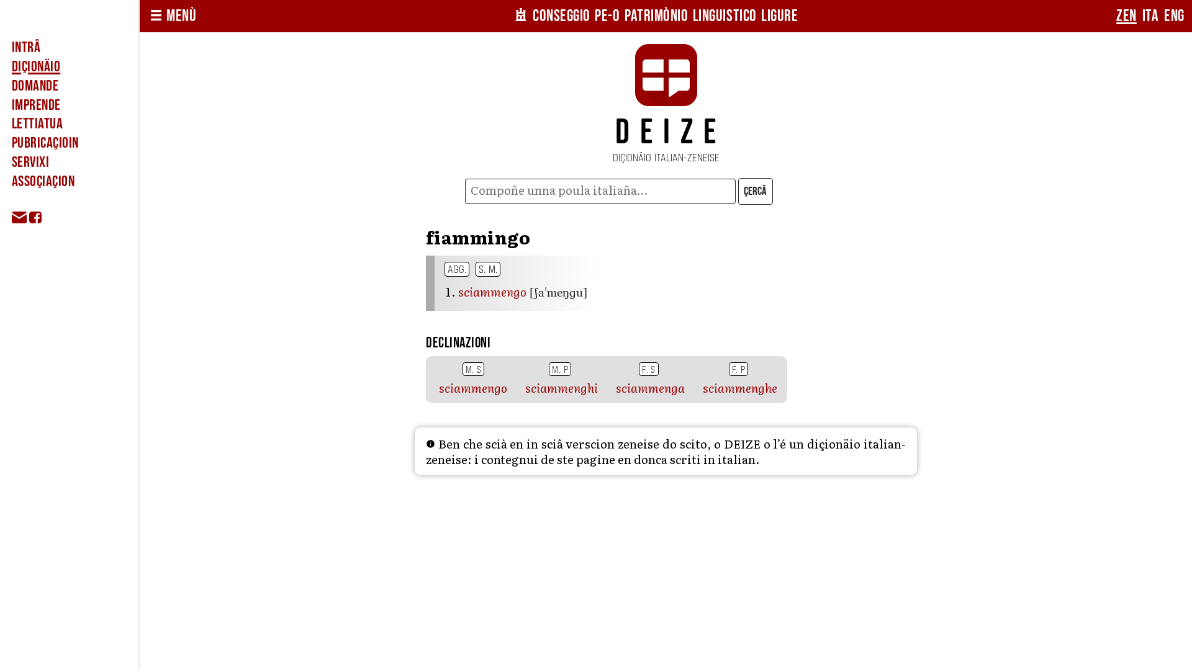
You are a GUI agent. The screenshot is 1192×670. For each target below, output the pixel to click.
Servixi (30, 162)
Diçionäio (36, 67)
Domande (35, 86)
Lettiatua (37, 124)
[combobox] (600, 191)
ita (1150, 16)
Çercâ (755, 191)
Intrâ (26, 47)
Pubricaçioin (45, 143)
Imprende (36, 105)
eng (1174, 16)
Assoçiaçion (43, 181)
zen (1126, 16)
